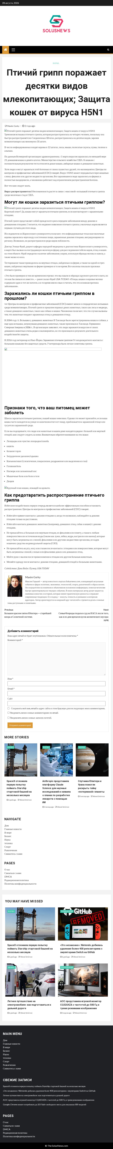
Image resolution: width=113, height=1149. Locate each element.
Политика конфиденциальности (20, 883)
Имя (10, 678)
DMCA (8, 876)
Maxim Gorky (13, 126)
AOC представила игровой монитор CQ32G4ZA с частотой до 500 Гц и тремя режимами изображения (80, 1005)
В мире (7, 832)
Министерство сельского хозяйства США (62, 160)
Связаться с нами (12, 873)
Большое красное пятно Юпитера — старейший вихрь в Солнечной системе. (27, 613)
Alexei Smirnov (26, 800)
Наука (56, 63)
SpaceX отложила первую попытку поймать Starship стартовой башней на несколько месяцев (19, 788)
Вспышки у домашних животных (36, 320)
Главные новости (13, 829)
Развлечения (10, 850)
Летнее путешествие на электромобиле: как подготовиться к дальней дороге (29, 1005)
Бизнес (7, 836)
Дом (6, 825)
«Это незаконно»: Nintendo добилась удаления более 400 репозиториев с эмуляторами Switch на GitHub (81, 949)
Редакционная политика (16, 880)
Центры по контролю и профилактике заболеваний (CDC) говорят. (56, 509)
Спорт (7, 846)
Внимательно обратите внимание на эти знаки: (65, 434)
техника (8, 843)
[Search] (108, 49)
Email (11, 688)
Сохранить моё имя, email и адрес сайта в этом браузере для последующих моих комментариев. (58, 708)
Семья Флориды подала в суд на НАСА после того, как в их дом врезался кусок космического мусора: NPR (84, 615)
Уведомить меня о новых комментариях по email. (34, 712)
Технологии (67, 911)
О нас (7, 869)
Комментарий (15, 640)
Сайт (10, 698)
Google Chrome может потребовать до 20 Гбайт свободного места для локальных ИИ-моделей (44, 1104)
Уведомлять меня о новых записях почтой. (31, 717)
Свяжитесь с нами (13, 853)
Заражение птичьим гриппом (57, 340)
